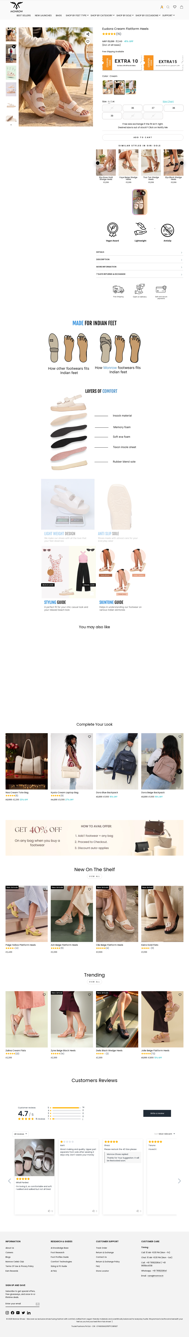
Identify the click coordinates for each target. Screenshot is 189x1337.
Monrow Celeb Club (15, 1261)
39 (112, 115)
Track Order (101, 1248)
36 (132, 108)
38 (173, 108)
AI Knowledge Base (59, 1248)
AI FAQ (54, 1271)
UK (113, 101)
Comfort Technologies (61, 1261)
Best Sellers (24, 15)
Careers (9, 1252)
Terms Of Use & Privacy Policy (20, 1266)
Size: (138, 101)
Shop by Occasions (147, 15)
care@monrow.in (155, 1276)
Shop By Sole (123, 15)
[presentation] (97, 163)
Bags (59, 15)
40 (132, 115)
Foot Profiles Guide (60, 1257)
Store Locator (102, 1271)
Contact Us (101, 1257)
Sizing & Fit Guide (59, 1266)
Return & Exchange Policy (108, 1261)
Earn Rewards (12, 1271)
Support (167, 15)
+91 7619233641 (159, 1271)
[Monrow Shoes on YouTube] (18, 1312)
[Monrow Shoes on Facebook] (12, 1312)
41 (153, 115)
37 (153, 108)
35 (112, 108)
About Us (10, 1248)
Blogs (8, 1257)
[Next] (179, 771)
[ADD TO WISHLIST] (88, 41)
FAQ (98, 1266)
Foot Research (57, 1252)
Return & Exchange (105, 1252)
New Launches (43, 15)
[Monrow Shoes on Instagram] (7, 1312)
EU (109, 101)
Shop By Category (101, 15)
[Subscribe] (37, 1304)
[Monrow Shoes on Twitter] (23, 1312)
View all (94, 876)
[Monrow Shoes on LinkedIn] (28, 1312)
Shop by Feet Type (76, 15)
